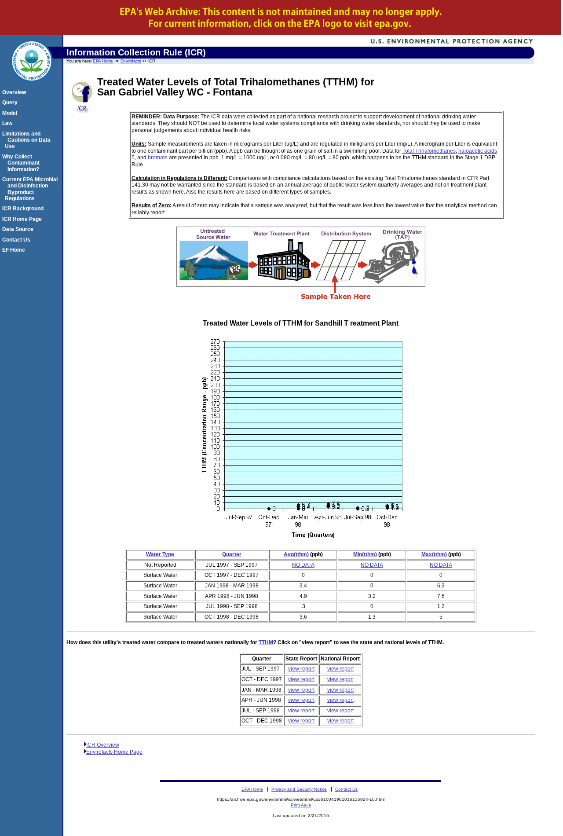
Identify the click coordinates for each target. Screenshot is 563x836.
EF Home (15, 250)
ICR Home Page (23, 219)
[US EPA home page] (32, 86)
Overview (15, 92)
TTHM (266, 642)
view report (301, 669)
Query (11, 102)
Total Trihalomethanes (429, 151)
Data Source (19, 229)
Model (11, 113)
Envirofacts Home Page (114, 752)
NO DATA (303, 565)
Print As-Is (301, 805)
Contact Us (17, 240)
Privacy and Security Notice (299, 789)
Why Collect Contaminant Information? (22, 163)
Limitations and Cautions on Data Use (28, 140)
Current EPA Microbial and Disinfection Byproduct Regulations (31, 189)
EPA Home (103, 61)
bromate (158, 157)
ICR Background (24, 208)
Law (8, 123)
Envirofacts (131, 61)
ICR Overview (102, 745)
